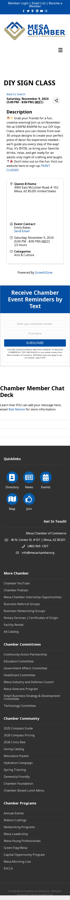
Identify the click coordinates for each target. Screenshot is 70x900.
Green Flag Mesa (15, 848)
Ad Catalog (11, 632)
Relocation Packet (16, 756)
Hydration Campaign (18, 763)
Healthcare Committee (19, 675)
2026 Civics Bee (14, 742)
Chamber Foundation (18, 783)
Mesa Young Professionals (22, 841)
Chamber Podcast (16, 590)
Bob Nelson (17, 409)
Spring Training (15, 770)
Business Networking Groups (24, 611)
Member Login (18, 3)
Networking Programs (19, 827)
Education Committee (19, 661)
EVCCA (8, 868)
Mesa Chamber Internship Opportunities (33, 597)
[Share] (56, 100)
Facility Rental (14, 625)
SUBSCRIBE (35, 343)
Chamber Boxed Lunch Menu (24, 790)
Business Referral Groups (22, 604)
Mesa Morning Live (17, 861)
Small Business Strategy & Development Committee (32, 697)
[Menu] (60, 50)
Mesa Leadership (16, 834)
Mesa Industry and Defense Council (29, 682)
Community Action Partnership (25, 654)
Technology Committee (20, 706)
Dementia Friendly (17, 777)
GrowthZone (43, 272)
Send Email (22, 231)
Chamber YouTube (17, 583)
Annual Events (14, 813)
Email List (39, 3)
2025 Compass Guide (18, 728)
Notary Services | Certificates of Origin (31, 618)
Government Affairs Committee (25, 668)
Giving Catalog (14, 749)
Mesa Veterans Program (21, 689)
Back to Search (16, 94)
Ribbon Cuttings (15, 820)
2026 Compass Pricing (19, 735)
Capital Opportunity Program (24, 855)
